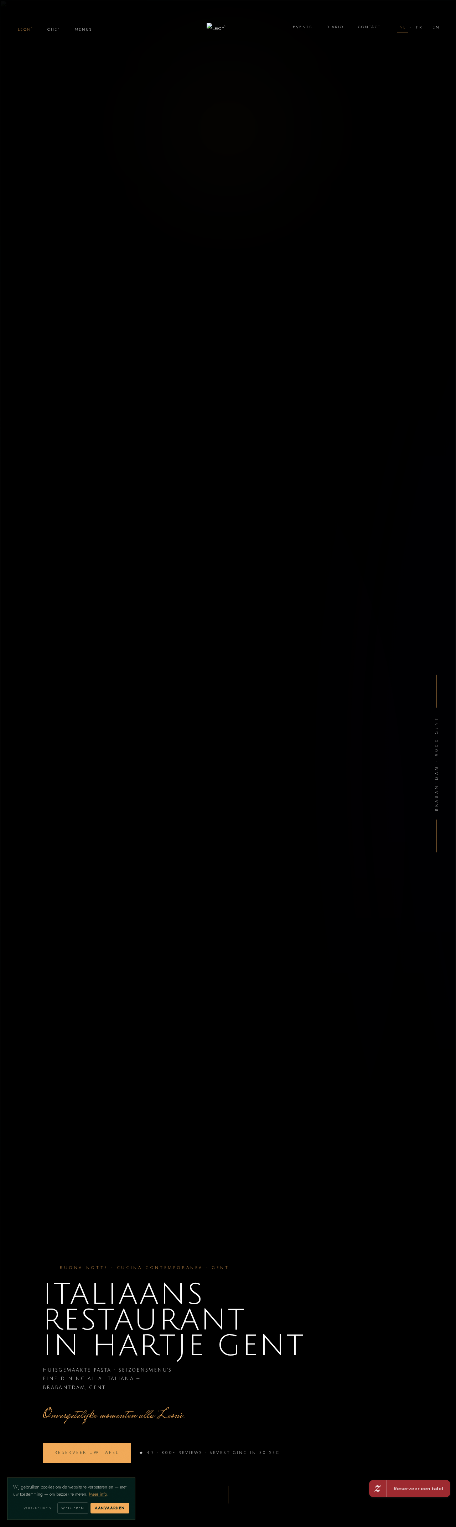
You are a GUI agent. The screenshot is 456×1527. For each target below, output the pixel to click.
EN (436, 27)
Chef (54, 29)
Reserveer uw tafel (87, 1452)
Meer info (98, 1494)
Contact (369, 27)
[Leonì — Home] (228, 29)
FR (419, 27)
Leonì (25, 29)
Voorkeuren (38, 1508)
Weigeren (72, 1508)
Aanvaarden (110, 1508)
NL (402, 27)
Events (302, 27)
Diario (335, 27)
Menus (83, 29)
